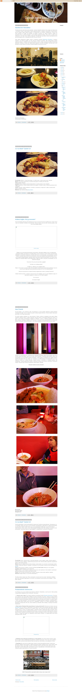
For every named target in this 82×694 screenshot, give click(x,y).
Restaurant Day (18, 607)
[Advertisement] (36, 135)
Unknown (19, 122)
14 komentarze (24, 675)
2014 (62, 73)
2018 (62, 67)
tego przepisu (30, 189)
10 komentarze (24, 582)
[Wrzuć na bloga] (29, 122)
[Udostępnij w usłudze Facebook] (32, 122)
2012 (62, 112)
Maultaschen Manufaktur (22, 27)
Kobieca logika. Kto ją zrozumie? (25, 219)
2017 (62, 68)
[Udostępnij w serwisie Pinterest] (33, 122)
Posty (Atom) (21, 681)
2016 (62, 70)
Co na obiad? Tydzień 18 (23, 522)
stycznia (63, 84)
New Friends (19, 309)
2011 (62, 114)
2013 (62, 74)
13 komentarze (24, 122)
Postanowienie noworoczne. (24, 589)
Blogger (48, 690)
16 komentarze (24, 282)
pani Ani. (16, 566)
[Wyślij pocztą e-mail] (28, 122)
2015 (62, 71)
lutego (63, 83)
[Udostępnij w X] (30, 122)
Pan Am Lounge (36, 248)
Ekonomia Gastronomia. (48, 595)
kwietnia (63, 79)
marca (63, 81)
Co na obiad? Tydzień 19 (23, 148)
